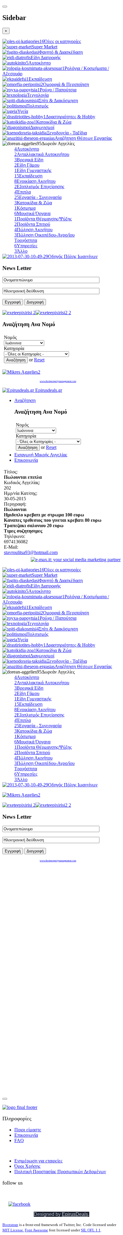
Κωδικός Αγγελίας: (22, 482)
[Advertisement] (39, 904)
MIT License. (13, 1230)
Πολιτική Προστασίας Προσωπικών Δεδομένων (60, 1171)
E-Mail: (11, 547)
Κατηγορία (14, 348)
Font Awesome (36, 1230)
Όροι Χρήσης (27, 1166)
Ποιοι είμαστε (27, 1129)
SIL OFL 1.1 (91, 1230)
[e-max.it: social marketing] (76, 559)
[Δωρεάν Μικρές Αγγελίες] (21, 372)
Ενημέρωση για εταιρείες (38, 1160)
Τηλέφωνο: (14, 536)
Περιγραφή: (15, 504)
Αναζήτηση (25, 400)
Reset (39, 359)
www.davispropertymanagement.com (58, 381)
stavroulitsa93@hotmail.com (31, 552)
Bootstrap (10, 1224)
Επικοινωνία (26, 460)
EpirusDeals (75, 1214)
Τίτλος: (11, 471)
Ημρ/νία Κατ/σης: (20, 493)
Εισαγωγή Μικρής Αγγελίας (40, 454)
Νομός (10, 337)
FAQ (19, 1140)
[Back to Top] (4, 1099)
